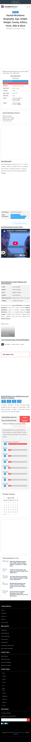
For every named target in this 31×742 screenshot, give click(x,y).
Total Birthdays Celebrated (11, 442)
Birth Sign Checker (5, 659)
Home (2, 610)
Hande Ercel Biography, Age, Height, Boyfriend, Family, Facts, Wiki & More (19, 571)
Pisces (3, 705)
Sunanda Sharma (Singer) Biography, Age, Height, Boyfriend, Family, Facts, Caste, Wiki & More (19, 594)
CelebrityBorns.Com (19, 732)
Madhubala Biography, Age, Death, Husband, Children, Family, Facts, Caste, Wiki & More (18, 585)
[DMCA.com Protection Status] (4, 723)
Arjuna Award (4, 639)
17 (12, 85)
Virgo (3, 688)
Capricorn (4, 699)
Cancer (4, 682)
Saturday (5, 484)
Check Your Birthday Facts (19, 426)
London (14, 88)
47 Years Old (14, 93)
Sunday (5, 448)
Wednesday (6, 466)
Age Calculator (4, 656)
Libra (3, 690)
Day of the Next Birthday (9, 420)
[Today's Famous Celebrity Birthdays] (9, 6)
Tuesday (5, 460)
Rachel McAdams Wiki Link (20, 223)
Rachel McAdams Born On (9, 417)
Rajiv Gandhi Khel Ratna (7, 648)
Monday (5, 454)
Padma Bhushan (5, 633)
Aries (3, 673)
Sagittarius (4, 696)
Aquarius (4, 702)
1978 (19, 85)
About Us (3, 619)
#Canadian (15, 12)
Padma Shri (4, 630)
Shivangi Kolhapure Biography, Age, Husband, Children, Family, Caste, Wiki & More (19, 578)
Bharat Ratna (4, 642)
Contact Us (4, 616)
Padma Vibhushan (5, 636)
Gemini (4, 679)
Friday (22, 85)
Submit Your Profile (6, 665)
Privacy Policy (4, 622)
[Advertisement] (15, 49)
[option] (8, 330)
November (15, 85)
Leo (3, 685)
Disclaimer (3, 613)
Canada (13, 90)
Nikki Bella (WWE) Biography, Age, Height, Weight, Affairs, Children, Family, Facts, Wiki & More (18, 564)
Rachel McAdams (15, 76)
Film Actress (16, 78)
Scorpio (13, 95)
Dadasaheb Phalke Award (7, 645)
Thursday (5, 472)
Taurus (4, 676)
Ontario (17, 88)
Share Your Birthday (6, 662)
